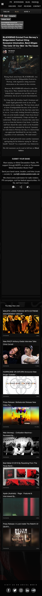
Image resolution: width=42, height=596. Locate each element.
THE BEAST (11, 51)
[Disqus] (21, 217)
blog (17, 12)
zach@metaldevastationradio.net (26, 174)
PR (11, 2)
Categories (12, 16)
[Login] (38, 2)
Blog (5, 16)
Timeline (6, 12)
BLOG (28, 2)
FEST (20, 6)
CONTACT (37, 6)
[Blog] (2, 32)
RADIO (34, 2)
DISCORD (12, 6)
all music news (5, 19)
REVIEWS (27, 6)
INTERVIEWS (19, 2)
